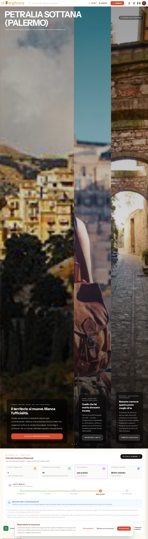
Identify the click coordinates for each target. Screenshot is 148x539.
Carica (118, 3)
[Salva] (141, 12)
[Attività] (134, 3)
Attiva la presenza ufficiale (37, 436)
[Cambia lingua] (139, 3)
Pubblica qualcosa (129, 437)
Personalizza (88, 528)
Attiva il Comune (131, 456)
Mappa (104, 3)
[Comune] (129, 3)
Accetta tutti (124, 528)
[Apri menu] (144, 3)
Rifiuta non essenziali (105, 528)
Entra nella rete (92, 437)
